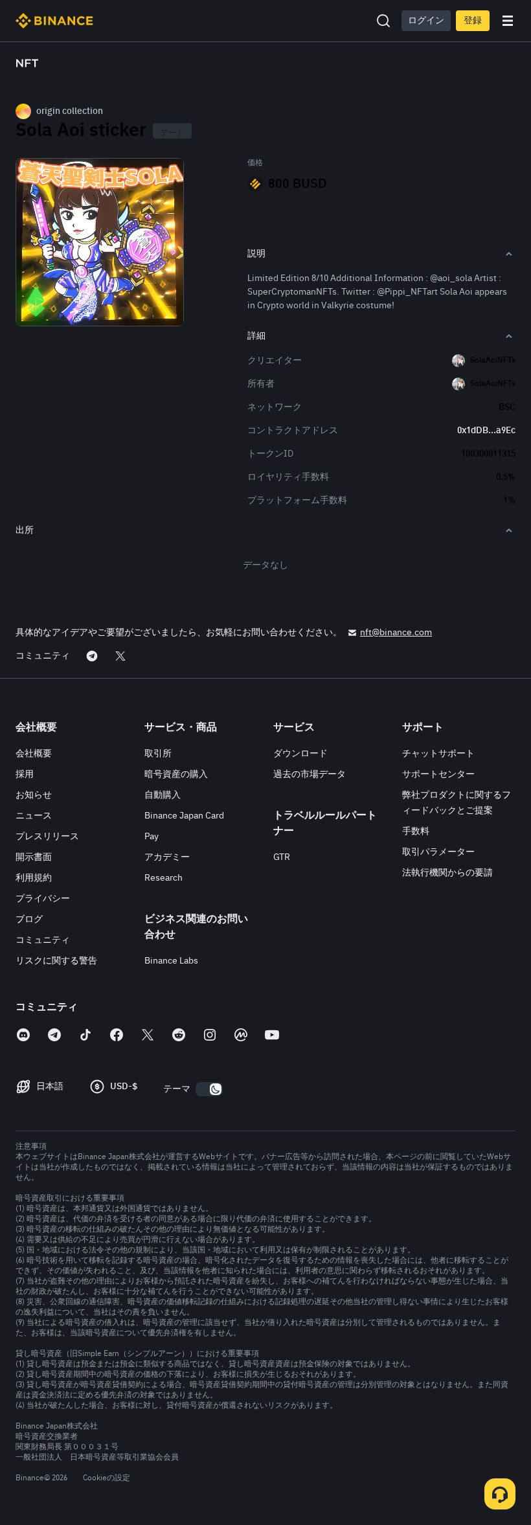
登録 (473, 20)
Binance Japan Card (184, 815)
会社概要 (34, 753)
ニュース (34, 815)
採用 (25, 774)
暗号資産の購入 (176, 774)
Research (163, 878)
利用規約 (34, 878)
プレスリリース (47, 836)
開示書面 (34, 857)
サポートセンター (438, 774)
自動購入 (162, 795)
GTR (281, 857)
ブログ (29, 919)
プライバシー (43, 898)
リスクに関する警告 (56, 961)
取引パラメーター (438, 852)
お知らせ (34, 795)
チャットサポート (438, 753)
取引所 (158, 753)
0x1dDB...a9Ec (486, 430)
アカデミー (167, 857)
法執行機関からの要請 (447, 872)
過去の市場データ (309, 774)
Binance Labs (171, 961)
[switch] (209, 1089)
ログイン (426, 20)
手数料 (415, 831)
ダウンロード (300, 753)
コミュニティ (43, 940)
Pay (151, 836)
